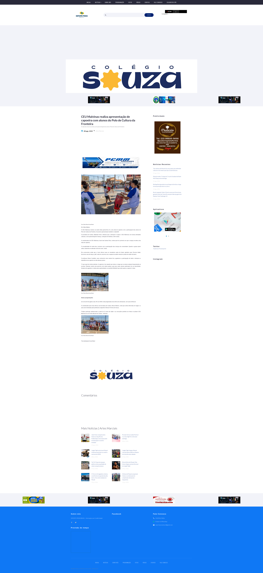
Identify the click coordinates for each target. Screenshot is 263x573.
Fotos (130, 2)
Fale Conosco (158, 2)
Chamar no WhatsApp (161, 521)
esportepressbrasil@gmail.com (164, 525)
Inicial (89, 2)
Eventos (147, 2)
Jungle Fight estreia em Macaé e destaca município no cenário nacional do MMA (99, 452)
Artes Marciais (100, 131)
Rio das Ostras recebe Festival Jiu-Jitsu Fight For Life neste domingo (130, 436)
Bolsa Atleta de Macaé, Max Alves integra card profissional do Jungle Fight (130, 464)
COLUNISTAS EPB (171, 2)
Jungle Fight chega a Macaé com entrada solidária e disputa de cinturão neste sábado (130, 452)
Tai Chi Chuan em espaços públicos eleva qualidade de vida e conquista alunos (98, 464)
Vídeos (138, 2)
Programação (119, 2)
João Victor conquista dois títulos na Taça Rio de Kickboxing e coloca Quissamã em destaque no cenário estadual (99, 438)
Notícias (97, 2)
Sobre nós (108, 2)
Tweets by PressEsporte (159, 248)
